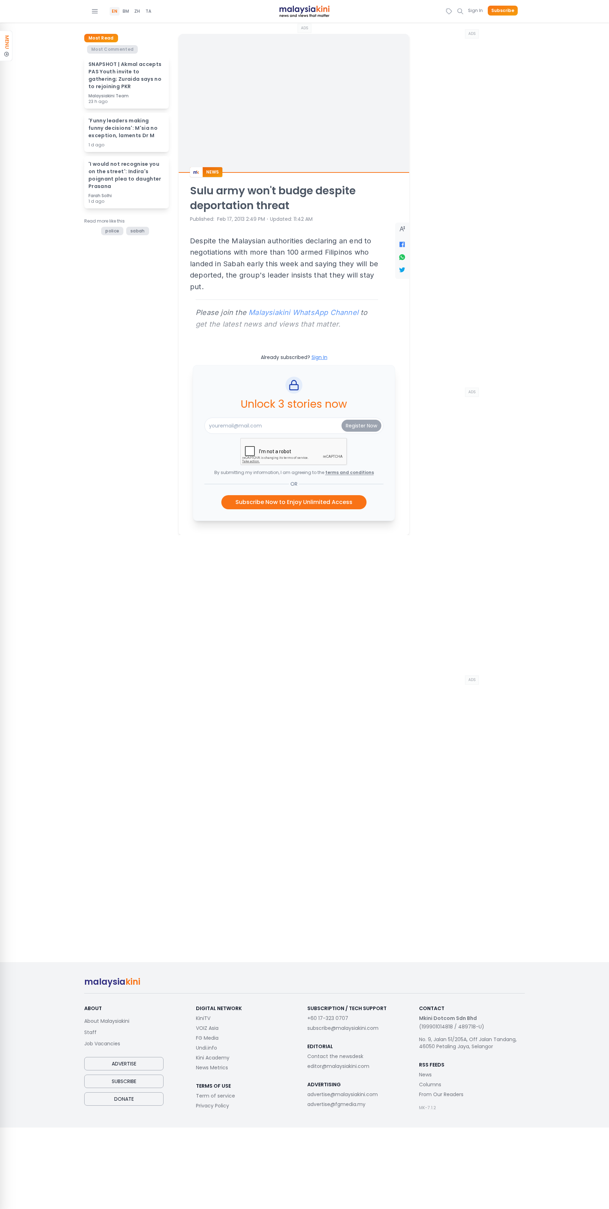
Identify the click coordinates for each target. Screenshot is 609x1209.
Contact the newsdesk (335, 1056)
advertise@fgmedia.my (336, 1104)
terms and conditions (349, 472)
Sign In (475, 10)
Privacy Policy (212, 1105)
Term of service (215, 1095)
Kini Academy (212, 1057)
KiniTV (203, 1018)
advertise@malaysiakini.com (342, 1094)
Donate (124, 1098)
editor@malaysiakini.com (338, 1066)
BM (126, 11)
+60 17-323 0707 (327, 1018)
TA (148, 11)
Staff (90, 1032)
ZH (137, 11)
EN (114, 11)
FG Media (207, 1037)
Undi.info (206, 1047)
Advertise (124, 1063)
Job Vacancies (102, 1043)
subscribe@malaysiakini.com (343, 1028)
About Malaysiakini (106, 1021)
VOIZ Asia (207, 1028)
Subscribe (502, 10)
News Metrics (212, 1067)
